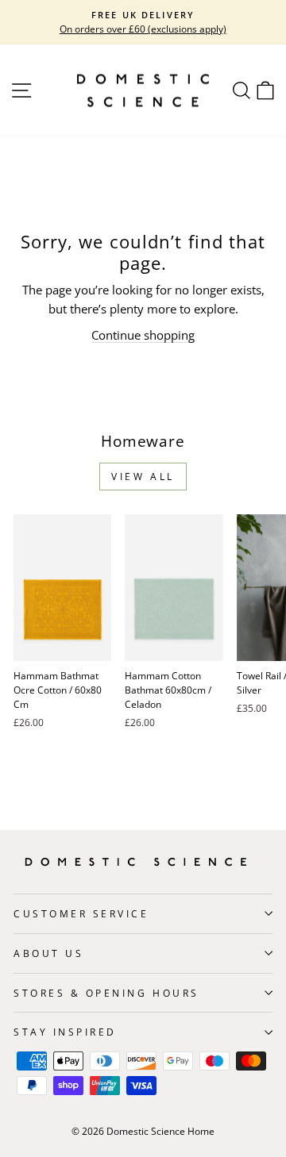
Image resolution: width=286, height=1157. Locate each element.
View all (143, 476)
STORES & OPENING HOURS (106, 992)
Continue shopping (143, 335)
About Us (48, 953)
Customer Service (81, 913)
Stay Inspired (65, 1031)
